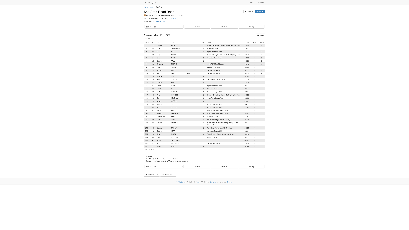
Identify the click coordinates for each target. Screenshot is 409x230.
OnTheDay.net (150, 3)
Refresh (259, 12)
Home (146, 7)
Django (198, 182)
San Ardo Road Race (159, 11)
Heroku (229, 182)
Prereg (251, 27)
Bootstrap (213, 182)
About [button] (251, 3)
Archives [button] (261, 3)
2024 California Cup (158, 22)
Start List (224, 27)
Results (197, 27)
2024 (152, 7)
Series (261, 35)
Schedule (173, 19)
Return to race (169, 175)
